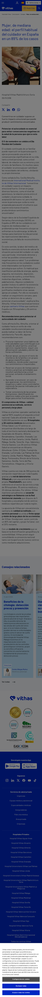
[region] (21, 970)
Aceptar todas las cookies (21, 992)
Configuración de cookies (21, 979)
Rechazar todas (21, 986)
